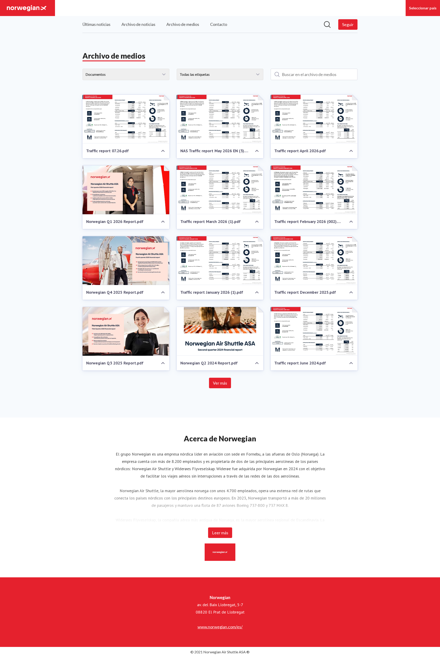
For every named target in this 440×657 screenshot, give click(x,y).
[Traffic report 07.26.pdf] (125, 119)
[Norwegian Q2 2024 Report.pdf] (220, 331)
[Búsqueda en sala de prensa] (327, 24)
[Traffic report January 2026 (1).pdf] (220, 260)
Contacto (218, 24)
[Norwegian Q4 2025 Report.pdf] (125, 260)
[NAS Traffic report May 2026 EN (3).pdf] (220, 119)
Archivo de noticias (138, 24)
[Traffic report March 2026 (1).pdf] (220, 190)
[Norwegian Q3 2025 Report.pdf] (125, 331)
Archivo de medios (182, 24)
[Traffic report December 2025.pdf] (314, 260)
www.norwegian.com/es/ (220, 626)
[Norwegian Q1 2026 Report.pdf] (125, 190)
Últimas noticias (96, 24)
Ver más (220, 383)
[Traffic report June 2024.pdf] (314, 331)
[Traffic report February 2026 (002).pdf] (314, 190)
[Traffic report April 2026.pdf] (314, 119)
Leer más (220, 532)
